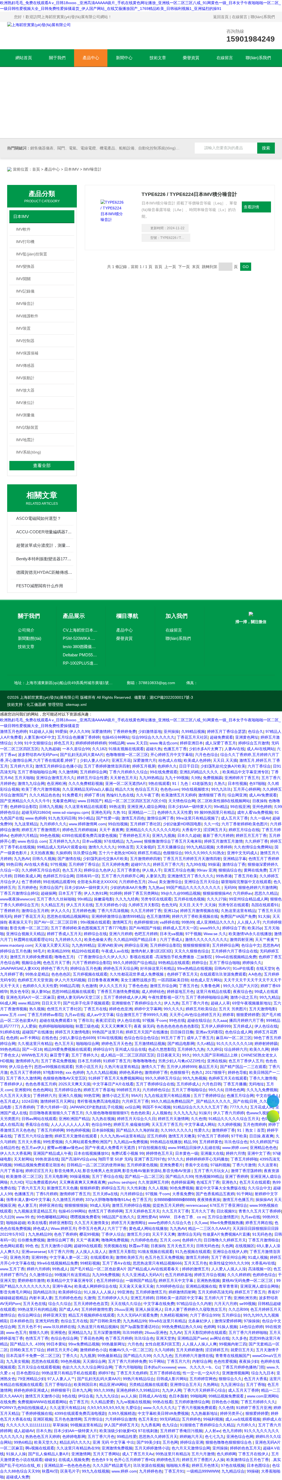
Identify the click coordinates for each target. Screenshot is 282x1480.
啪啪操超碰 (15, 1222)
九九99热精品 (151, 778)
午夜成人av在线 (115, 951)
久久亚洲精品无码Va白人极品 (87, 789)
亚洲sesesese (33, 1251)
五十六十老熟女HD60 (117, 853)
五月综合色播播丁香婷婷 (78, 737)
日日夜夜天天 (168, 1055)
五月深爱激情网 (106, 1332)
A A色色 (255, 974)
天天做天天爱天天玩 (52, 945)
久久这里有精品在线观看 (85, 806)
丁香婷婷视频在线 (36, 1413)
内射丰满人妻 (40, 1298)
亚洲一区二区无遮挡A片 (125, 783)
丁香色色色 (138, 986)
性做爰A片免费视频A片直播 (226, 1234)
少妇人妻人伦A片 (94, 760)
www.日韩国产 (90, 801)
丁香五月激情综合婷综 (19, 893)
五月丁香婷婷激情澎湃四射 (107, 766)
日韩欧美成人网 (27, 876)
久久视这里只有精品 (35, 1043)
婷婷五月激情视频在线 (199, 910)
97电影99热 (53, 1072)
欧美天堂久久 (45, 1442)
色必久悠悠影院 (161, 1049)
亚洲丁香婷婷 (236, 1176)
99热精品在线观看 (173, 962)
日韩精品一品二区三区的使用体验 (95, 1165)
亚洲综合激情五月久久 (55, 778)
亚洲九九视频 (163, 835)
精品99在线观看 (85, 951)
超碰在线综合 (198, 1020)
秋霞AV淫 (50, 1471)
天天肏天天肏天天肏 (136, 1286)
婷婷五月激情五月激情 (223, 841)
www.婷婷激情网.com (87, 824)
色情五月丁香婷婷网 (105, 1211)
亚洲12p (171, 910)
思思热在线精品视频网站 (68, 916)
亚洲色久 (229, 1182)
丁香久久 (70, 1355)
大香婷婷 (224, 847)
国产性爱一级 (107, 818)
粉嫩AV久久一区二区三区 (130, 1350)
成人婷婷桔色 (153, 991)
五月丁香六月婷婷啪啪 (248, 1332)
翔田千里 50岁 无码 (115, 1159)
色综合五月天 (146, 789)
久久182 (99, 749)
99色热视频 (70, 1361)
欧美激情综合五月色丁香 (247, 1459)
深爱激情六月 (144, 760)
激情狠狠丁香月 (211, 795)
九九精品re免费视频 (130, 1142)
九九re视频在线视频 (133, 1402)
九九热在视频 (103, 1118)
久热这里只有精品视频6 (97, 1327)
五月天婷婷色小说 (110, 905)
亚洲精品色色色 (263, 1147)
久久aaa (220, 1020)
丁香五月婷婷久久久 (258, 1402)
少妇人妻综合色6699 (77, 1038)
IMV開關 (23, 279)
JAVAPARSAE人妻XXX (19, 968)
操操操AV (264, 1199)
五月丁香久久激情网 (23, 1078)
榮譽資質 (191, 57)
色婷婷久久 (167, 766)
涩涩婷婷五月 (216, 1350)
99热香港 (224, 876)
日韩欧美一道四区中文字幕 (179, 1298)
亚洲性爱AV (147, 1217)
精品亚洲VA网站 (113, 1384)
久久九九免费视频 (261, 1090)
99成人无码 (100, 1205)
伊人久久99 (79, 731)
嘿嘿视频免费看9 (84, 1217)
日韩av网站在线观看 (38, 1118)
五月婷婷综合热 (67, 1090)
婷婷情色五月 (168, 1459)
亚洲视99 (23, 1090)
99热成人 (60, 1269)
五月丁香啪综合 (58, 1384)
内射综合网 (202, 1361)
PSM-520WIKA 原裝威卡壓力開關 (81, 638)
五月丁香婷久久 (84, 1055)
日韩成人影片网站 (171, 1379)
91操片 (205, 1113)
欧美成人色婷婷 (197, 760)
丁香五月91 (174, 1471)
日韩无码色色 (207, 1246)
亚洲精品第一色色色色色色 (67, 1465)
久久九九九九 (185, 1113)
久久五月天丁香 (175, 1211)
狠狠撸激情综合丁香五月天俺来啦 (173, 841)
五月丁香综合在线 (107, 1176)
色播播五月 (24, 1194)
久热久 (220, 783)
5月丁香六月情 (60, 1251)
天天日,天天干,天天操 (197, 905)
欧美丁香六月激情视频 (40, 789)
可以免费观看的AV (41, 1182)
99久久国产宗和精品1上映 (215, 1055)
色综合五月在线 (74, 1321)
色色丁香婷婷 (65, 1234)
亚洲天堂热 (165, 1338)
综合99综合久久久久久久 (153, 737)
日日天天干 (51, 1003)
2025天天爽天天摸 (74, 1084)
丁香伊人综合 (112, 1234)
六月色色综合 (206, 754)
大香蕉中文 (191, 830)
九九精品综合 (233, 1471)
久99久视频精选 (121, 1413)
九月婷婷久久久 (53, 824)
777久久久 (239, 1107)
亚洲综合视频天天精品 (25, 934)
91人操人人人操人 (99, 1292)
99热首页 (126, 847)
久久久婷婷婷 (238, 1275)
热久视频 (37, 1009)
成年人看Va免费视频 (254, 812)
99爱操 (61, 731)
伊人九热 (171, 1003)
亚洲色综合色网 (239, 1436)
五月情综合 (93, 1419)
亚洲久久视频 (70, 1095)
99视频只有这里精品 (72, 1275)
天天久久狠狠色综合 (191, 951)
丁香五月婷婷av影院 (45, 1014)
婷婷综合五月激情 (253, 743)
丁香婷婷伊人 (11, 1084)
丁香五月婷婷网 (50, 1130)
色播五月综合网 (240, 1095)
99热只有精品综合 (138, 1379)
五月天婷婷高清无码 (215, 1292)
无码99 (230, 887)
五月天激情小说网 (56, 1246)
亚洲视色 (58, 1332)
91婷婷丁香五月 (117, 1061)
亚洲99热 (39, 1257)
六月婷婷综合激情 (120, 1419)
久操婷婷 (63, 853)
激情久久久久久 (101, 847)
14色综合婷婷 (251, 1327)
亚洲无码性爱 (46, 1321)
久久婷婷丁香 (256, 841)
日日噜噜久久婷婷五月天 (225, 1240)
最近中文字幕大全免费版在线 (221, 1188)
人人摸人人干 (248, 922)
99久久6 (215, 1090)
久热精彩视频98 (174, 1315)
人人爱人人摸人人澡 (228, 1269)
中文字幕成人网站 (200, 1124)
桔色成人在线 (169, 760)
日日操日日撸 (181, 1032)
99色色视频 (49, 835)
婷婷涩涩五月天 (38, 1170)
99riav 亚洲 (206, 870)
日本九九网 (81, 1390)
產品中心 (91, 57)
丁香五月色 (188, 986)
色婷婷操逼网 (182, 1182)
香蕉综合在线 (36, 1124)
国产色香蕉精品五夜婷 (215, 1194)
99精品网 (116, 743)
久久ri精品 (205, 1043)
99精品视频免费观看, (226, 1396)
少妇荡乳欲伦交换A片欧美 (222, 766)
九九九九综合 (107, 1396)
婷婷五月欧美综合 (201, 1009)
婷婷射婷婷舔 (266, 1043)
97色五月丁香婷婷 (213, 1136)
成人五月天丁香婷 (243, 1390)
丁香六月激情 (244, 1165)
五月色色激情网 (68, 1419)
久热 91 (119, 812)
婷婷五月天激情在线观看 (76, 1136)
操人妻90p (40, 991)
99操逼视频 (80, 1176)
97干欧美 (239, 1136)
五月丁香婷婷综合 (209, 1095)
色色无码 (169, 905)
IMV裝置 (23, 328)
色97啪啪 (257, 783)
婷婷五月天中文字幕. (176, 1280)
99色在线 (177, 1020)
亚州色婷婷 (262, 806)
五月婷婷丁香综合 (84, 864)
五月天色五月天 (180, 1246)
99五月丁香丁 (173, 1038)
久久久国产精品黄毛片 (112, 1465)
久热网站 (210, 1384)
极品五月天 (208, 1066)
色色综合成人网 (238, 1032)
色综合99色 (101, 1124)
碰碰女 (50, 1459)
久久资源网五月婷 (153, 1182)
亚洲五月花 (121, 760)
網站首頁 (23, 57)
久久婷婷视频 (229, 1124)
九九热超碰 (50, 749)
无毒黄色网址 (63, 801)
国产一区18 (32, 1049)
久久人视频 (157, 1188)
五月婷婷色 (27, 887)
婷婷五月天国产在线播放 (147, 1032)
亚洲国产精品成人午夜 (52, 1153)
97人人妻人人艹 (61, 1379)
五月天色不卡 (29, 1327)
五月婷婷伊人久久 (112, 1298)
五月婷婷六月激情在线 (194, 1355)
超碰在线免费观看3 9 (57, 1020)
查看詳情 (251, 207)
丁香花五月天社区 (192, 737)
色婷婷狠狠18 (146, 922)
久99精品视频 (193, 731)
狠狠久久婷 (38, 1332)
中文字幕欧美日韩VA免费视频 (163, 1413)
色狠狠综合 (172, 853)
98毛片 (39, 951)
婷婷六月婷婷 (38, 1269)
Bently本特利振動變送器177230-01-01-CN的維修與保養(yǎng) (44, 558)
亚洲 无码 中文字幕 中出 (113, 1442)
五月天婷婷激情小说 (152, 1448)
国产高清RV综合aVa (78, 1159)
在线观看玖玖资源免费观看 (223, 974)
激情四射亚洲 (241, 939)
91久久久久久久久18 (234, 1043)
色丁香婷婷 (31, 882)
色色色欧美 (140, 1113)
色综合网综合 (29, 1315)
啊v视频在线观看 (39, 1448)
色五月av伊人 (33, 1147)
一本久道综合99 (76, 749)
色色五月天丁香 (56, 962)
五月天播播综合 (170, 847)
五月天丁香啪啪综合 (189, 1090)
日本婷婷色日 (21, 1321)
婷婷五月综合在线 (244, 830)
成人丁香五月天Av (137, 1454)
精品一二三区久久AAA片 (209, 1228)
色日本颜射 (178, 1396)
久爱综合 (133, 1407)
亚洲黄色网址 (246, 737)
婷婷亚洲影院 (60, 1222)
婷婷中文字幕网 (147, 1009)
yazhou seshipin (122, 1182)
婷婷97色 (106, 1373)
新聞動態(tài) (29, 638)
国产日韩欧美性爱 (105, 1321)
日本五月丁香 (70, 893)
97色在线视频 (233, 1465)
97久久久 (176, 1159)
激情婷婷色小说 (93, 1350)
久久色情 (198, 1118)
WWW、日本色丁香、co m (182, 1217)
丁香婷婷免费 (124, 731)
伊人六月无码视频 (70, 980)
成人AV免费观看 (263, 795)
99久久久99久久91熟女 (205, 853)
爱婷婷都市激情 (31, 1280)
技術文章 (158, 57)
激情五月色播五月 (238, 1199)
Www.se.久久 (215, 934)
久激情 (89, 1298)
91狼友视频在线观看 (126, 749)
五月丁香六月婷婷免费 (127, 1361)
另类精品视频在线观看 (148, 1384)
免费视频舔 (212, 778)
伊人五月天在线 (79, 905)
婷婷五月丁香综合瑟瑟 (226, 731)
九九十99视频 (177, 778)
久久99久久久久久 (176, 1130)
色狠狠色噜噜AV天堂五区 (64, 1078)
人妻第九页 (155, 876)
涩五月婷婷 (156, 1136)
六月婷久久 (246, 1425)
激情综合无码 (188, 1234)
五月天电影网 (55, 1176)
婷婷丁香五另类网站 (141, 893)
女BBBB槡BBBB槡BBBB (174, 1199)
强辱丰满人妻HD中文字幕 (28, 1199)
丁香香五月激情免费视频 (118, 991)
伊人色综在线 (128, 1020)
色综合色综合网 (64, 1338)
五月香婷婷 (24, 1107)
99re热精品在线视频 (194, 968)
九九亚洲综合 (232, 1384)
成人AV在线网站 (261, 749)
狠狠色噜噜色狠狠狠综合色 (229, 1442)
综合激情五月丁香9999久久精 (141, 1014)
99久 (186, 1055)
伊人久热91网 (95, 893)
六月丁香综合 (259, 766)
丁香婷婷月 (9, 910)
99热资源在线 (47, 1159)
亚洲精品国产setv (192, 1338)
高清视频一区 (259, 1269)
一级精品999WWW (202, 1471)
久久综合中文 (259, 1188)
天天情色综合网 (181, 801)
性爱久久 (202, 1130)
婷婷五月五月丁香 (251, 835)
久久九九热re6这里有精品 (122, 1136)
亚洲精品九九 (79, 1332)
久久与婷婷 (164, 1350)
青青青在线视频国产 (232, 1355)
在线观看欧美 (101, 1257)
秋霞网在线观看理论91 (33, 939)
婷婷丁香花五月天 (29, 916)
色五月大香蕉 (255, 1379)
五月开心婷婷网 (246, 789)
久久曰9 (7, 1217)
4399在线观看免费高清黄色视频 (89, 835)
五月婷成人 (242, 1026)
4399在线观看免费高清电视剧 (80, 1413)
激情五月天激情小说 (42, 1396)
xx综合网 (132, 1107)
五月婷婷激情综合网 (192, 1402)
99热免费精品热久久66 (181, 1327)
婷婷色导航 (237, 1072)
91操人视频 (227, 1327)
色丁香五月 (141, 1199)
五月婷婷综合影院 (165, 945)
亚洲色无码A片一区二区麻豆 (30, 997)
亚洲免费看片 (171, 1165)
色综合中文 (251, 945)
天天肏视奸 (145, 847)
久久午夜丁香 (147, 795)
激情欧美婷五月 (129, 1257)
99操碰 (253, 1471)
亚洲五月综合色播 (179, 870)
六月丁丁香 (117, 1228)
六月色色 (135, 1344)
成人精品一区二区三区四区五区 (127, 1055)
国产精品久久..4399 (27, 1344)
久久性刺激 (136, 1188)
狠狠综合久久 (230, 1379)
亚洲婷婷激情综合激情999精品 (117, 916)
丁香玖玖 (85, 1020)
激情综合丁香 (233, 864)
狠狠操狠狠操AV (217, 893)
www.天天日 (137, 743)
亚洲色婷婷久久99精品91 (138, 1390)
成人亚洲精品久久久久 (215, 922)
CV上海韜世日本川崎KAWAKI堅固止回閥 (81, 630)
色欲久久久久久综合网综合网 (87, 1367)
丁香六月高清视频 (112, 910)
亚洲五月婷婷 (142, 1298)
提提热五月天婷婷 (168, 1205)
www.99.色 (25, 1217)
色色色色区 (60, 974)
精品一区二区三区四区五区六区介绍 (135, 801)
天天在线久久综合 (125, 1303)
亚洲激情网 (81, 1454)
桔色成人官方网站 (206, 980)
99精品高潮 (69, 986)
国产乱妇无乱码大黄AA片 (82, 754)
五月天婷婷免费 (115, 864)
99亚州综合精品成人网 (248, 899)
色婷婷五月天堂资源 (35, 980)
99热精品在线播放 (165, 1142)
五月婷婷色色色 (68, 1298)
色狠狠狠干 (179, 1072)
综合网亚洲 (237, 795)
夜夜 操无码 (144, 1026)
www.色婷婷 (35, 818)
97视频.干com (154, 1020)
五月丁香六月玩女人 (211, 1170)
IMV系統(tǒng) (28, 452)
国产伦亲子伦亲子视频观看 (86, 1003)
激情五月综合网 (163, 986)
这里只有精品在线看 (213, 991)
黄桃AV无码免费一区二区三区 (248, 1280)
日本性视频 (237, 783)
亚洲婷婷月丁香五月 (241, 778)
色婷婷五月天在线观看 (227, 1078)
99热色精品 (10, 1049)
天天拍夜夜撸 (41, 853)
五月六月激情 (203, 1454)
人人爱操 (28, 1026)
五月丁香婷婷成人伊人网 (125, 997)
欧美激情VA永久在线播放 (250, 934)
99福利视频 (213, 1419)
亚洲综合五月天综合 (201, 882)
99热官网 (92, 1095)
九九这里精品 (25, 824)
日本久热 (43, 1431)
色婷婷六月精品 (23, 835)
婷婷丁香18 (94, 795)
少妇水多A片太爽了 (205, 749)
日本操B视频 (103, 1130)
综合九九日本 (262, 1373)
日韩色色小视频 (225, 1402)
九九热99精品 (83, 945)
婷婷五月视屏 (143, 766)
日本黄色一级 (186, 1153)
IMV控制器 (25, 340)
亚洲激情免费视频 (117, 1448)
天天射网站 (23, 1159)
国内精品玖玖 (44, 1292)
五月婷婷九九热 (190, 1049)
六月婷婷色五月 (132, 882)
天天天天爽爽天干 (116, 1026)
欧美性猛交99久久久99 (229, 1263)
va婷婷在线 (169, 922)
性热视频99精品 (209, 1176)
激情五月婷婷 (197, 1257)
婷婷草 (228, 1014)
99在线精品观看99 (59, 882)
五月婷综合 (231, 1315)
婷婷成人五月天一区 (180, 928)
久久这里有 (267, 1165)
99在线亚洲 (240, 806)
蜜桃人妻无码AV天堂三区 (79, 997)
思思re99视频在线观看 (53, 1066)
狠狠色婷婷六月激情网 (257, 887)
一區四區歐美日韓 (173, 980)
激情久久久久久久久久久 (206, 939)
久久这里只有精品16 (67, 1407)
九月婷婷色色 (150, 1471)
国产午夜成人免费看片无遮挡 (110, 1147)
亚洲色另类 (19, 1257)
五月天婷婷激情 (189, 1350)
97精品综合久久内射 (194, 1303)
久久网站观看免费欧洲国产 (88, 1142)
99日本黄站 (56, 1344)
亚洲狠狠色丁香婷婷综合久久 (137, 1003)
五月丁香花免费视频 (58, 1061)
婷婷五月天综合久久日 (136, 1118)
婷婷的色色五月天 (245, 1448)
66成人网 (8, 1003)
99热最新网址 (113, 1344)
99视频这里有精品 (86, 1425)
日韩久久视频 (43, 858)
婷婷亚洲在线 (50, 1205)
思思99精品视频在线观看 (73, 991)
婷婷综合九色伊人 (99, 870)
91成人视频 (258, 1257)
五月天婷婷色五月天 (142, 1211)
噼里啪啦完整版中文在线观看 (246, 882)
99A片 (136, 1095)
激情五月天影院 (122, 1251)
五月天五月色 (195, 1263)
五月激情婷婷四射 (145, 858)
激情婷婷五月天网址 (57, 1101)
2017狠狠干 (215, 1072)
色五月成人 (9, 1101)
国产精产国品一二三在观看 (243, 1066)
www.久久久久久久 (159, 1407)
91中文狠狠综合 (38, 743)
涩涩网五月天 (214, 830)
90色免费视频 (181, 1188)
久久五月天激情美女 (91, 1222)
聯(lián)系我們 (263, 17)
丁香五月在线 (95, 1009)
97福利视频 (220, 1165)
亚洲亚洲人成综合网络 (146, 806)
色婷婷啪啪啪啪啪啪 (56, 1026)
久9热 (196, 778)
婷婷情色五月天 (159, 1153)
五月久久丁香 (202, 1211)
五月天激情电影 (262, 1009)
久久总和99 (238, 1309)
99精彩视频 (90, 1263)
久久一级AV (260, 818)
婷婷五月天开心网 (62, 1350)
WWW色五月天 (34, 1055)
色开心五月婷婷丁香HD (134, 1459)
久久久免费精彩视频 (85, 783)
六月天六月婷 (225, 1303)
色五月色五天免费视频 (164, 1257)
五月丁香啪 (255, 1384)
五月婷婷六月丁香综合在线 (234, 951)
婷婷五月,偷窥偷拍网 (131, 1124)
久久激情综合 (40, 1275)
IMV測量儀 (25, 415)
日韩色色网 (234, 1090)
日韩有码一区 (87, 876)
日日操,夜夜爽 (261, 1136)
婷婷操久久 (252, 962)
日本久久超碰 (188, 835)
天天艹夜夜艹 (266, 939)
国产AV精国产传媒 (145, 928)
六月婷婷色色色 (144, 1240)
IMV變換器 (25, 266)
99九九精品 (269, 997)
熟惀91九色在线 (120, 795)
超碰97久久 (141, 864)
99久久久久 (173, 1009)
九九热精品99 (40, 1234)
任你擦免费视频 (31, 1240)
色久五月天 (72, 870)
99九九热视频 (194, 1078)
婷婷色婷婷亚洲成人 (31, 1390)
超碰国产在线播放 (37, 1032)
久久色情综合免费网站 (253, 847)
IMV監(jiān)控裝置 (31, 254)
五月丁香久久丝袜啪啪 (56, 899)
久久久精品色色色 (44, 795)
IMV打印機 (25, 241)
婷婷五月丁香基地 (98, 1090)
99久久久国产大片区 (240, 986)
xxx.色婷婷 (75, 1072)
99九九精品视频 (200, 847)
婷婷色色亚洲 (120, 1009)
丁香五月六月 (178, 1361)
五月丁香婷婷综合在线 (155, 1084)
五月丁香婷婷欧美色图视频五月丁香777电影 (89, 928)
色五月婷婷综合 (109, 1280)
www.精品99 (28, 1003)
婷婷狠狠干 (60, 1390)
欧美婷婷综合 (70, 1292)
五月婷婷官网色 (202, 1379)
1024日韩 (29, 1101)
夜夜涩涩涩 (105, 1020)
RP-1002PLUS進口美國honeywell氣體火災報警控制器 (81, 663)
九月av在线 (74, 1014)
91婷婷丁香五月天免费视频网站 (115, 1078)
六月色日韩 (211, 1084)
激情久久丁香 (152, 1066)
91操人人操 (16, 1454)
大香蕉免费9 (183, 1194)
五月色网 (170, 1442)
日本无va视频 (171, 934)
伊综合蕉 (85, 1396)
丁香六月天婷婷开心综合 (204, 1390)
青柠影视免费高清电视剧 (98, 1101)
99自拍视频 (118, 824)
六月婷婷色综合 (155, 1090)
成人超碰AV (24, 1431)
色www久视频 (258, 1113)
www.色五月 (16, 1332)
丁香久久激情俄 (262, 1078)
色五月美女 (148, 1419)
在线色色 (49, 1038)
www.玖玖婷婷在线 (59, 1327)
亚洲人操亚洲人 (148, 1309)
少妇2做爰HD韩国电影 (182, 824)
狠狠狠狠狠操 (76, 1205)
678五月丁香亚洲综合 (228, 1205)
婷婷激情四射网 (182, 1292)
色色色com (169, 789)
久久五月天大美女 (15, 1095)
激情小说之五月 (243, 997)
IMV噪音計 (25, 303)
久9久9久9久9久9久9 (105, 1407)
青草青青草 (228, 1286)
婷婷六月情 (235, 1153)
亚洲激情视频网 (235, 1373)
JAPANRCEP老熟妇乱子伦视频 (96, 1107)
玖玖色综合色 (236, 1142)
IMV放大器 (25, 390)
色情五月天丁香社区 (64, 1009)
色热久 (197, 1072)
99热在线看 (162, 1402)
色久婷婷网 (226, 1454)
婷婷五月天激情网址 (128, 1222)
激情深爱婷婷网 (228, 1321)
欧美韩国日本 (85, 1384)
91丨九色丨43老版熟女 (192, 783)
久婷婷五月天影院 (143, 905)
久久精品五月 (52, 905)
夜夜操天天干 (20, 922)
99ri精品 (221, 806)
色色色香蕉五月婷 (40, 1084)
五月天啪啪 (24, 778)
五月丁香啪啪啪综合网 (37, 772)
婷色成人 (40, 1228)
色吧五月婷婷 (146, 934)
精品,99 (190, 1142)
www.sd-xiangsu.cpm (70, 812)
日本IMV (71, 169)
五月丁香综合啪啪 (224, 962)
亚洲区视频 (42, 1419)
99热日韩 (14, 864)
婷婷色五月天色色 (116, 1043)
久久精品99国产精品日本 (135, 939)
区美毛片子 (70, 1471)
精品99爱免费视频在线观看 (67, 1049)
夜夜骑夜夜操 (208, 1199)
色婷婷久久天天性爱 (174, 812)
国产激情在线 (69, 858)
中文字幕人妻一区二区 (69, 1257)
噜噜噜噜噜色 (144, 1061)
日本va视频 (92, 841)
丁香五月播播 (234, 1084)
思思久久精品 (266, 893)
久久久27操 (217, 899)
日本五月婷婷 (89, 1061)
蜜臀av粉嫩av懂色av (65, 1147)
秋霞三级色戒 (87, 1026)
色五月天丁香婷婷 (25, 1072)
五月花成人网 (261, 1107)
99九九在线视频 (95, 1471)
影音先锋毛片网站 (15, 1292)
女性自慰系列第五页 (162, 1344)
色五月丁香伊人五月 (246, 1061)
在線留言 (239, 17)
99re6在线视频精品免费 (235, 957)
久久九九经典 (127, 899)
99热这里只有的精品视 (37, 1309)
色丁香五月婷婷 (118, 1338)
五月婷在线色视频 (189, 899)
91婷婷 (116, 893)
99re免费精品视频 (83, 1344)
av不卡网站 (29, 1038)
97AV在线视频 (109, 1038)
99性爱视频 (53, 1142)
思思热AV (271, 945)
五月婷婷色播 (83, 910)
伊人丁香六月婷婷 (228, 1113)
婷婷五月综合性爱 (92, 778)
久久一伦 (211, 824)
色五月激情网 (158, 916)
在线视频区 (244, 1246)
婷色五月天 (63, 743)
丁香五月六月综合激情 (33, 1136)
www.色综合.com (32, 841)
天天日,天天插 (225, 760)
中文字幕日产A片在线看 (113, 1084)
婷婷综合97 (103, 1049)
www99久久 (210, 928)
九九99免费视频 (106, 1275)
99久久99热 (104, 1390)
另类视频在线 (115, 1246)
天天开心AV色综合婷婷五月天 (194, 1014)
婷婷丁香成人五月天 (64, 934)
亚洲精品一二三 (141, 812)
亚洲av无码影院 (209, 1032)
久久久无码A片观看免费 (137, 1315)
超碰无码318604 (35, 812)
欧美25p (255, 928)
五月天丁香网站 (106, 1454)
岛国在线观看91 (265, 905)
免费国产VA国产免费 (238, 916)
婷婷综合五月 (112, 1188)
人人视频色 (161, 1113)
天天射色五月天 (123, 778)
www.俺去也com (164, 743)
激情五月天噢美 (181, 1136)
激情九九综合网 (31, 783)
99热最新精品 (109, 1355)
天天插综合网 (94, 1361)
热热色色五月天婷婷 (42, 1436)
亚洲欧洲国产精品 (74, 1118)
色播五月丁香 (175, 749)
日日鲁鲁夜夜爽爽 (103, 980)
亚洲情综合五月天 (185, 1384)
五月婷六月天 (21, 766)
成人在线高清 (11, 1124)
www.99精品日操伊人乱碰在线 (194, 1147)
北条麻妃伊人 (200, 1321)
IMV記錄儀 (25, 291)
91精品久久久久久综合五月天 (233, 1118)
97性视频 (58, 864)
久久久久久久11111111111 (28, 1425)
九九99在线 (196, 864)
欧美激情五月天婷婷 (178, 795)
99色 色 (32, 1246)
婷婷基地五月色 (180, 991)
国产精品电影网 (180, 1043)
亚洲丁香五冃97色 (150, 1159)
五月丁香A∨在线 (116, 1263)
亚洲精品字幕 (234, 858)
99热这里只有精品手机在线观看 (69, 1373)
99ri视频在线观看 (95, 922)
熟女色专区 (19, 991)
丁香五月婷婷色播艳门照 (243, 1367)
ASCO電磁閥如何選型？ (38, 518)
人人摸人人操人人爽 (199, 1344)
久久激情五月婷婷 (67, 1199)
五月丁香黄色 (128, 870)
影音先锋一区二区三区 (29, 928)
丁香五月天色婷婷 (131, 1373)
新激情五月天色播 (62, 1188)
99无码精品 (170, 1419)
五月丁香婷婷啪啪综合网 (207, 997)
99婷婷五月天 (128, 1090)
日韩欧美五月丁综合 (27, 1350)
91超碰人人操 (41, 731)
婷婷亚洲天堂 (54, 1315)
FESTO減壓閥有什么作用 (39, 585)
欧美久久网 (259, 1049)
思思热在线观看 (44, 1361)
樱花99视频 (89, 1234)
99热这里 (117, 806)
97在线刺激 (148, 1431)
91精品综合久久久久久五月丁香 (200, 1107)
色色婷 (12, 1038)
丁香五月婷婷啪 (244, 1159)
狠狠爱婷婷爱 (247, 1014)
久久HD (16, 1182)
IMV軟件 (23, 229)
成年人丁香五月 (200, 1038)
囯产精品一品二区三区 (144, 1176)
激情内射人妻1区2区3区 (151, 951)
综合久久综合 (59, 1303)
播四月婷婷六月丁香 (246, 1020)
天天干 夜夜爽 (111, 830)
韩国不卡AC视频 (156, 1107)
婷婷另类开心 (231, 1413)
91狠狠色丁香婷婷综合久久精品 (207, 1425)
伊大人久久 (60, 910)
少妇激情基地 (149, 731)
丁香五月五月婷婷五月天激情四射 (192, 858)
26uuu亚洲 (123, 1309)
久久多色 (239, 1338)
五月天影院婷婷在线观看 (205, 1332)
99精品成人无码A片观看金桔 (61, 847)
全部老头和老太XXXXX (96, 882)
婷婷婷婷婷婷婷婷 (90, 743)
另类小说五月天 (88, 1066)
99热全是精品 (37, 974)
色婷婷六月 (191, 1240)
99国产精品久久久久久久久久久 (194, 887)
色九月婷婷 (232, 1431)
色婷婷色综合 (264, 1275)
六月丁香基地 (11, 1170)
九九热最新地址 (204, 1413)
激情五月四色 (133, 818)
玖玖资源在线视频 (148, 1465)
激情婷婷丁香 (156, 1072)
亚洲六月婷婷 (120, 934)
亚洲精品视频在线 (201, 1286)
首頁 (36, 169)
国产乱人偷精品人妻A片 (48, 1454)
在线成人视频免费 (73, 1459)
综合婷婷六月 (235, 1049)
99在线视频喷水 (195, 789)
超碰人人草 (220, 1003)
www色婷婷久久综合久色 (170, 1222)
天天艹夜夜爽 (87, 1240)
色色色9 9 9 (101, 1459)
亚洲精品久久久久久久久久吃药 (153, 830)
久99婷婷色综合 (169, 1286)
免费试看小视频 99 (127, 1153)
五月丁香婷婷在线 (165, 1373)
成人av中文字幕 (100, 1014)
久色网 (227, 1246)
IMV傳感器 (25, 365)
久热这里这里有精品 (238, 910)
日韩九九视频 (50, 806)
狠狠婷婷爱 (89, 1188)
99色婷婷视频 (78, 1130)
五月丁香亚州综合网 (228, 1257)
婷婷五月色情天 (205, 1465)
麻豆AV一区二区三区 (233, 1038)
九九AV (175, 1332)
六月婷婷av (242, 893)
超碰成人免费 (17, 1477)
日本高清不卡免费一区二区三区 (33, 1355)
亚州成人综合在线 (130, 1049)
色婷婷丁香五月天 (182, 974)
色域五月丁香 (207, 1182)
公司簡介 (26, 630)
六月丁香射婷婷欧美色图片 (244, 824)
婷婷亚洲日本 (191, 743)
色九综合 (170, 1425)
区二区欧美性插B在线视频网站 (223, 801)
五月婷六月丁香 (217, 1298)
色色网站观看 (11, 1246)
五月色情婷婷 (254, 1124)
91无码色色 (262, 1234)
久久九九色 (162, 1355)
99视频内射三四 (232, 1344)
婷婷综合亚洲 (136, 945)
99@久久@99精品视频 (180, 893)
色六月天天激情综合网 (191, 1448)
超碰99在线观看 (87, 1246)
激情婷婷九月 (27, 1061)
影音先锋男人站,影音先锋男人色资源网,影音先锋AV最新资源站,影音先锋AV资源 (123, 1170)
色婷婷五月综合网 (58, 876)
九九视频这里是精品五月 (35, 1211)
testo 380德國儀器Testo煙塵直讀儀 (81, 646)
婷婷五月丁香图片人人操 (203, 1459)
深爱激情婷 (101, 731)
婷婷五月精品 (149, 853)
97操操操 (252, 1321)
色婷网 (209, 1327)
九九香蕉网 (150, 1425)
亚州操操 (171, 731)
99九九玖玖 (221, 789)
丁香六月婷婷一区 (51, 1107)
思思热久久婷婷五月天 (158, 1436)
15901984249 (273, 1101)
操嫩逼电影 (103, 899)
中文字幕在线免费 (158, 1303)
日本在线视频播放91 (91, 1153)
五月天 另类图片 (233, 1009)
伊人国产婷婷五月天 (121, 1425)
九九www (134, 841)
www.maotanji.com (16, 945)
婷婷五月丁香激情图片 (40, 830)
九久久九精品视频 (101, 1072)
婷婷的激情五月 (195, 1269)
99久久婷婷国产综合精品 (134, 962)
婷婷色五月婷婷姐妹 (79, 830)
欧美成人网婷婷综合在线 (95, 1286)
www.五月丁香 (12, 1269)
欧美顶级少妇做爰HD (117, 1431)
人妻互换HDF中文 (39, 737)
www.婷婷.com (235, 1147)
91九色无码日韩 (62, 818)
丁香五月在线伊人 (253, 1454)
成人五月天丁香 (234, 818)
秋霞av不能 (138, 1246)
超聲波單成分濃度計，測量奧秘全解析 (44, 545)
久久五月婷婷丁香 (146, 910)
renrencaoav (197, 1205)
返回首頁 (221, 17)
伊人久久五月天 (112, 986)
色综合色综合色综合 (141, 1038)
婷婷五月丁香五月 (250, 1292)
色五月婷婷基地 (178, 1275)
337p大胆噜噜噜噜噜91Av (107, 1199)
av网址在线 (219, 1338)
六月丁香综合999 (204, 1315)
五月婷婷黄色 (210, 1142)
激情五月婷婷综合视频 (131, 1205)
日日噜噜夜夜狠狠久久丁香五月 (56, 1113)
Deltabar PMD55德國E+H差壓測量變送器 (81, 654)
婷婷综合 (199, 962)
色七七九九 (214, 1436)
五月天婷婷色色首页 (91, 1303)
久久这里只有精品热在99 (77, 1448)
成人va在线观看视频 (242, 1419)
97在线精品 (114, 841)
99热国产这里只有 (107, 1032)
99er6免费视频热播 (226, 1222)
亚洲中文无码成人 (242, 853)
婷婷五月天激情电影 (72, 1032)
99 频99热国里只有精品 (214, 812)
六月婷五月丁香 (135, 1101)
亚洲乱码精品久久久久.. (200, 772)
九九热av (156, 887)
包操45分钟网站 (115, 737)
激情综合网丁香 (160, 818)
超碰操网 (48, 893)
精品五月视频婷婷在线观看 (91, 1315)
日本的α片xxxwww (159, 1367)
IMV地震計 (25, 440)
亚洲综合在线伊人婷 (230, 1251)
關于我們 (57, 57)
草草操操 (60, 1425)
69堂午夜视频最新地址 (251, 1003)
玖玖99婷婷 (132, 1332)
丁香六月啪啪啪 (128, 1367)
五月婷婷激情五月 (150, 1292)
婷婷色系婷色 (130, 1072)
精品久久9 (124, 789)
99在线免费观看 (163, 772)
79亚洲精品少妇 (31, 1379)
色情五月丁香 (36, 1338)
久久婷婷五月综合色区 (40, 870)
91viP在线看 (243, 968)
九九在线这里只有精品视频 (167, 1095)
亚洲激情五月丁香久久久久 (190, 876)
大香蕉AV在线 (263, 1263)
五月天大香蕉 (29, 1142)
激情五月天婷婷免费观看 (31, 957)
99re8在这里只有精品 (167, 1321)
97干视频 (193, 934)
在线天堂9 (265, 968)
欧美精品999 (58, 951)
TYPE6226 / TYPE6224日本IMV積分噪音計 (189, 194)
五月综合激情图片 (223, 1217)
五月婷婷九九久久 (64, 841)
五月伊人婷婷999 (216, 1026)
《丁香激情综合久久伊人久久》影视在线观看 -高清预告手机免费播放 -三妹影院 (144, 957)
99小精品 (86, 818)
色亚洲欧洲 (56, 783)
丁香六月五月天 (31, 1188)
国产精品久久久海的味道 (137, 1130)
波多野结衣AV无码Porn (38, 754)
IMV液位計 (25, 402)
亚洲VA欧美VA (109, 945)
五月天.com (170, 1240)
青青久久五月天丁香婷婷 (259, 1211)
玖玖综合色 (144, 1338)
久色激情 (89, 986)
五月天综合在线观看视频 (39, 1367)
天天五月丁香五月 (166, 1124)
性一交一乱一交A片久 (201, 1373)
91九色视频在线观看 (192, 1251)
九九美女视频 (17, 1361)
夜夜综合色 (242, 991)
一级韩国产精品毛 (141, 1280)
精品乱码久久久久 (74, 1442)
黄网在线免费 (255, 870)
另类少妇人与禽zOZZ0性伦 (181, 1061)
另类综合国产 (50, 887)
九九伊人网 (171, 1390)
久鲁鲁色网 (210, 986)
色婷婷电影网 (73, 1436)
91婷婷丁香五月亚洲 (253, 1407)
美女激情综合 (170, 882)
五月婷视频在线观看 (90, 974)
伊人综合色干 (20, 1066)
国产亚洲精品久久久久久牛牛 (25, 801)
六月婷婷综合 (131, 1194)
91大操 (264, 916)
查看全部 (42, 465)
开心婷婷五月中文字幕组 (171, 754)
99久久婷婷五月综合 (162, 1078)
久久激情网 (68, 772)
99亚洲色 (125, 1292)
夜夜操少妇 (248, 1361)
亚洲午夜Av (62, 1286)
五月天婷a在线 (105, 1194)
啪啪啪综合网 (87, 1043)
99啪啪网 (198, 1396)
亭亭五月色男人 (91, 1228)
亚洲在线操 (216, 1061)
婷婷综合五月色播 (15, 951)
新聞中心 (124, 57)
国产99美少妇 (148, 1442)
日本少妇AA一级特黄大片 (190, 806)
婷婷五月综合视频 (209, 1275)
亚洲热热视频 (208, 1280)
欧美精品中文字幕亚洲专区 (246, 772)
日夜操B (259, 801)
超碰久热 (153, 749)
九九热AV (22, 858)
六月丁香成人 (171, 939)
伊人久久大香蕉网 (15, 1153)
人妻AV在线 (234, 749)
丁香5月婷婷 (46, 1194)
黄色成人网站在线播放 (148, 1228)
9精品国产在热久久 (118, 1217)
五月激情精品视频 (149, 1043)
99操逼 (214, 864)
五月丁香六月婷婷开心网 (122, 876)
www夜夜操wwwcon (17, 899)
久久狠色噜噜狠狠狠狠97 (106, 1113)
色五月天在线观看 (254, 1182)
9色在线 (69, 1396)
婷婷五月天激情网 (173, 1118)
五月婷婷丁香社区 (145, 824)
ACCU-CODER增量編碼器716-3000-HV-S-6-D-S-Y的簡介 (44, 531)
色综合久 (255, 731)
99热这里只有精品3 (172, 1454)
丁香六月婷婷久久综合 (128, 772)
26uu (152, 882)
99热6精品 (23, 1442)
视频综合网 (31, 962)
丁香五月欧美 (245, 876)
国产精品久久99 (179, 1176)
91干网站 (245, 1194)
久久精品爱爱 (102, 1402)
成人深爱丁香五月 (220, 743)
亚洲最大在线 (212, 1153)
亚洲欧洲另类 (245, 1298)
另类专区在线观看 (156, 899)
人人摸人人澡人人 (90, 1251)
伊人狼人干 (151, 870)
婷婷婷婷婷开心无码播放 (207, 1159)
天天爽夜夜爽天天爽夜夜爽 (82, 1182)
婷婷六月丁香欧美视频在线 (195, 916)
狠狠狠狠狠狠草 (196, 945)
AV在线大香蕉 (36, 864)
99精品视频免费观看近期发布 (39, 1165)
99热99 (187, 922)
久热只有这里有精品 (121, 1066)
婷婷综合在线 (95, 934)
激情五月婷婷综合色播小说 (58, 766)
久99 (18, 743)
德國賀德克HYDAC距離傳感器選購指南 (44, 572)
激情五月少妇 (138, 1234)
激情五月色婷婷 (13, 731)
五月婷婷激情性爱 (96, 1309)
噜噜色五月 (64, 957)
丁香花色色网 (91, 1338)
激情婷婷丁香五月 (74, 1194)
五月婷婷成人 (188, 1084)
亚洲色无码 (100, 812)
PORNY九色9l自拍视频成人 (23, 1407)
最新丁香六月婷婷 (218, 835)
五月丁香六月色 (194, 1003)
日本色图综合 (27, 1373)
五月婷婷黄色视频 (142, 1165)
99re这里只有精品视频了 (197, 818)
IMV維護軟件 (27, 316)
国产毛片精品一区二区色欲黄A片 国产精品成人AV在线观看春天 (125, 1269)
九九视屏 (87, 1355)
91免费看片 (72, 795)
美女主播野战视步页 (138, 980)
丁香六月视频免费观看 (197, 1407)
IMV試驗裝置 (27, 427)
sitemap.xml (76, 704)
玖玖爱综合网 (84, 853)
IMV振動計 (25, 378)
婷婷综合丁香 (233, 928)
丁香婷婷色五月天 (134, 835)
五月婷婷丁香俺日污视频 (181, 1431)
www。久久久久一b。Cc (199, 1367)
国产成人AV (69, 1309)
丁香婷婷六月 (44, 1095)
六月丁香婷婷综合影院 (91, 962)
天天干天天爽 (163, 1234)
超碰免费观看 (221, 737)
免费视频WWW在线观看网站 (42, 1402)
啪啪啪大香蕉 (177, 1465)
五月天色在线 (34, 1303)
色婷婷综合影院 (23, 806)
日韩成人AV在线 (153, 1396)
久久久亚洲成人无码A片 (142, 1275)
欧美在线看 (37, 1222)
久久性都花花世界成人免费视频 (137, 974)
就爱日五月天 (242, 1350)
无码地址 (256, 1084)
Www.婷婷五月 (63, 1228)
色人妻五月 (27, 1205)
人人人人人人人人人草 (70, 1124)
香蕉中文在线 (196, 1165)
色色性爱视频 (225, 1361)
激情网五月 (122, 922)
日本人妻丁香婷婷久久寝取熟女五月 (195, 1309)
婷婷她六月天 (191, 1436)
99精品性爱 (127, 1436)
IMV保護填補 (27, 353)
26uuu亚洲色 (156, 1332)
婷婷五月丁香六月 (168, 864)
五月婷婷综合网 (93, 772)
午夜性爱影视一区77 (165, 997)
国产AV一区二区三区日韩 (56, 922)
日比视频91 (226, 1211)
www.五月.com (12, 1014)
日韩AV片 (222, 968)
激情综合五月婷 (34, 910)
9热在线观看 (159, 783)
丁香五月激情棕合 (263, 1240)
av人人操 (129, 1396)
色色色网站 (42, 1090)
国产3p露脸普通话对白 (139, 1327)
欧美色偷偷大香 (97, 939)
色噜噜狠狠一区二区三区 (127, 754)
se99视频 (247, 1303)
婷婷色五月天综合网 (120, 968)
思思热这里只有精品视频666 (157, 1263)
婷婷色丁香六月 (54, 968)
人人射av (212, 1431)
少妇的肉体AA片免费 (128, 887)
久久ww (201, 1222)
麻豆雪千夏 (59, 1055)
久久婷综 (214, 1049)
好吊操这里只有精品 (157, 968)
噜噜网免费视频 (114, 1240)
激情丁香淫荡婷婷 (246, 1170)
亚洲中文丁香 (258, 1153)
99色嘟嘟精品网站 (52, 1217)
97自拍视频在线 (152, 1147)
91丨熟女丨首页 (251, 1130)
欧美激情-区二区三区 (24, 1176)
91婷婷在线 (10, 1032)
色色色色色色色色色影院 (177, 1026)
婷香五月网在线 (258, 1222)
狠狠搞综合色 (230, 870)
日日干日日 (188, 766)
